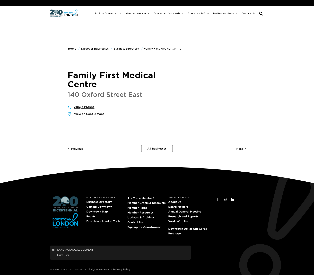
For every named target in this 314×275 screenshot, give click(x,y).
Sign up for (144, 227)
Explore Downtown (106, 13)
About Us (174, 201)
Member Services (136, 13)
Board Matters (178, 206)
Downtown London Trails (103, 221)
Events (91, 216)
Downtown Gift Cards (167, 13)
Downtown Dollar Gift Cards (187, 228)
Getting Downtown (99, 206)
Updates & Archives (140, 217)
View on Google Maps (89, 113)
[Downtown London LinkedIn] (232, 199)
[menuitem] (261, 3)
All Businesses (156, 148)
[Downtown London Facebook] (218, 199)
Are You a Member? (140, 198)
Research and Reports (183, 216)
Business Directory (99, 201)
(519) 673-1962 (84, 107)
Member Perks (137, 207)
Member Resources (140, 212)
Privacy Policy (121, 269)
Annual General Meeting (184, 211)
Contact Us (248, 13)
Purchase (174, 233)
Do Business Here (223, 13)
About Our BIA (197, 13)
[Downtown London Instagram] (225, 199)
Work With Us (178, 221)
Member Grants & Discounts (146, 202)
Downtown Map (97, 211)
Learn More (63, 255)
